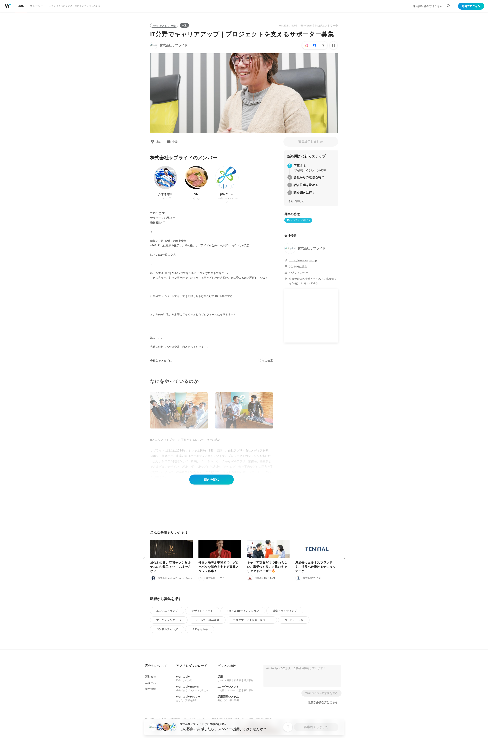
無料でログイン (471, 6)
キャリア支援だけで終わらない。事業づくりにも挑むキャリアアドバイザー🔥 (267, 566)
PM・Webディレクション (243, 611)
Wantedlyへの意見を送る (321, 693)
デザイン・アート (202, 611)
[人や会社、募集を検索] (448, 6)
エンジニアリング (167, 611)
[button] (156, 666)
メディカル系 (200, 629)
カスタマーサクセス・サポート (252, 620)
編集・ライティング (285, 611)
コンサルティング (167, 629)
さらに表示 (266, 360)
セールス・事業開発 (207, 620)
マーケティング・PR (168, 620)
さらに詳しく (296, 201)
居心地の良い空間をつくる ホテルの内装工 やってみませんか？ (170, 566)
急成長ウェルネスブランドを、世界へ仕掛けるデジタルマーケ (315, 566)
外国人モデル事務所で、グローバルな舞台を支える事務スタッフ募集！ (218, 566)
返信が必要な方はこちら (323, 702)
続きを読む (211, 479)
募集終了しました (310, 141)
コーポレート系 (293, 620)
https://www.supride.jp (303, 260)
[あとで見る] (333, 45)
